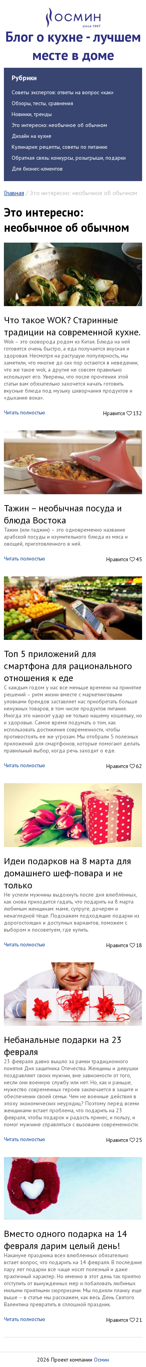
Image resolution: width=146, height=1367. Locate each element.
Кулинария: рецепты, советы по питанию (59, 146)
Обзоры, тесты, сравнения (42, 103)
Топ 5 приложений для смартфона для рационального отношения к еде (68, 666)
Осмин (101, 1359)
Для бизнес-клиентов (37, 168)
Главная (14, 193)
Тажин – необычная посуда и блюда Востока (63, 514)
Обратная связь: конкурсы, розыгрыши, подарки (69, 157)
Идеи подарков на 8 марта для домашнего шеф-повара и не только (67, 873)
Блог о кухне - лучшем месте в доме (73, 45)
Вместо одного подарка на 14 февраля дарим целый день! (65, 1240)
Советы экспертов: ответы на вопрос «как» (63, 92)
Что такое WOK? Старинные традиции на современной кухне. (72, 326)
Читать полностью (24, 412)
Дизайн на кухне (31, 135)
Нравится (122, 413)
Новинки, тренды (32, 114)
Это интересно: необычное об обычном (59, 125)
